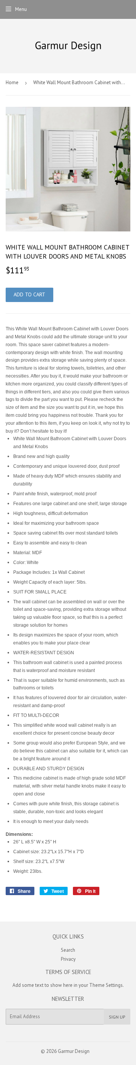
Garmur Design (74, 1051)
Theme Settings (106, 985)
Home (12, 82)
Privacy (68, 959)
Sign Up (117, 1017)
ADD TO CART (29, 294)
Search (68, 950)
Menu (21, 9)
